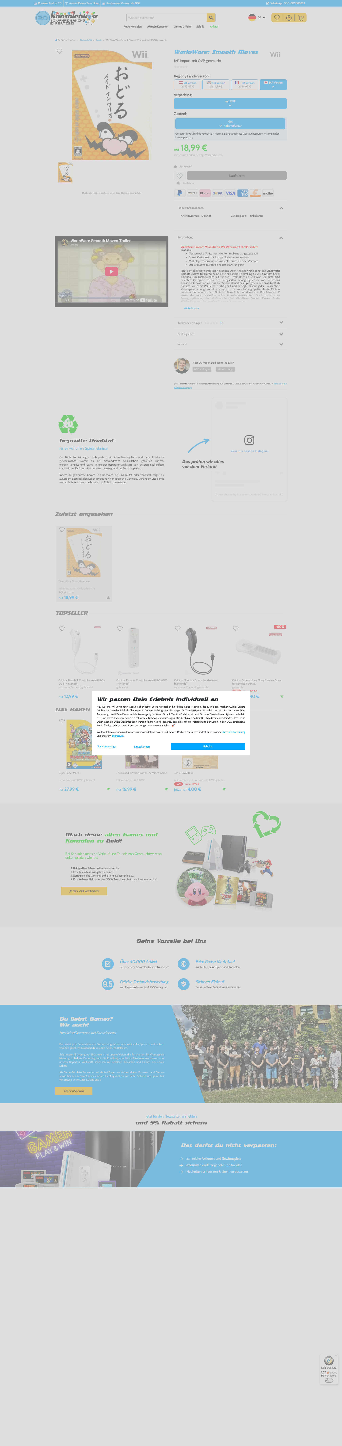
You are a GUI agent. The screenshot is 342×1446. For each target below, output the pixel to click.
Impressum (118, 735)
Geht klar (208, 746)
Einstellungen (142, 746)
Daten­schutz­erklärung (233, 732)
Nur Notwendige (106, 746)
